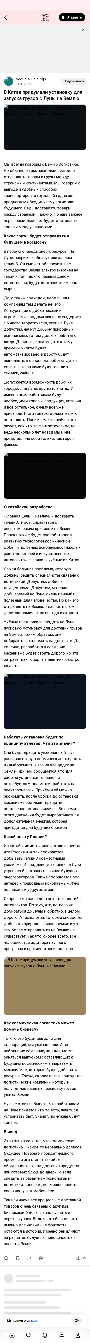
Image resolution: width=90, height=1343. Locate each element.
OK (77, 1320)
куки (34, 1320)
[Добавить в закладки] (17, 1258)
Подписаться (74, 81)
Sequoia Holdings (31, 79)
